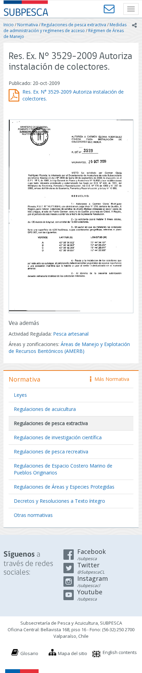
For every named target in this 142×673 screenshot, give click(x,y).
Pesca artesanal (71, 333)
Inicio (8, 25)
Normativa (27, 25)
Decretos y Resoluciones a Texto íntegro (59, 501)
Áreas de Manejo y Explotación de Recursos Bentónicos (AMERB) (69, 347)
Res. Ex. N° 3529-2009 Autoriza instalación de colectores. (73, 95)
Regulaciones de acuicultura (45, 409)
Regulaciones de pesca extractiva (73, 25)
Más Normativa (110, 379)
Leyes (20, 395)
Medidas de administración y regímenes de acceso (64, 27)
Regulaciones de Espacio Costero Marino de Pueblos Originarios (63, 469)
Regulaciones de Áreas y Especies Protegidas (64, 486)
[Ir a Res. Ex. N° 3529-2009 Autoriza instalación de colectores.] (71, 215)
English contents (120, 652)
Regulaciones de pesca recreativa (51, 451)
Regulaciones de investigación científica (58, 437)
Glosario (29, 653)
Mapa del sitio (72, 653)
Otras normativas (33, 515)
